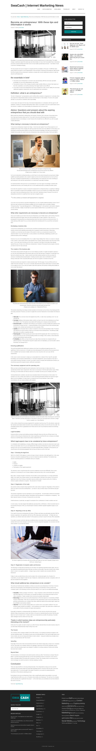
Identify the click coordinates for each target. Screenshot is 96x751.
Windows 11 (70, 723)
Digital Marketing (19, 683)
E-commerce (39, 711)
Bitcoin (65, 701)
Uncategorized (39, 734)
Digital (77, 706)
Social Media (39, 728)
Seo (37, 725)
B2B (62, 700)
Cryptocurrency (39, 703)
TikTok (63, 723)
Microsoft (72, 713)
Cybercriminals (64, 706)
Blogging (38, 697)
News (37, 722)
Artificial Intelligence (80, 698)
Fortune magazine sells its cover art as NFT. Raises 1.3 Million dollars (77, 79)
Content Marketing (40, 700)
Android (67, 698)
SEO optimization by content (78, 718)
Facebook (64, 708)
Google (37, 714)
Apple (71, 698)
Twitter (66, 723)
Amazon (64, 698)
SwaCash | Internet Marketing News (37, 5)
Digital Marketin (39, 706)
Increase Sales (76, 708)
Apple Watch (75, 698)
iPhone (71, 710)
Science (68, 715)
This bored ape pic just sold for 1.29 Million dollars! (76, 90)
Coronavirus (71, 703)
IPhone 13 (78, 710)
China (72, 700)
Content (75, 700)
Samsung (64, 715)
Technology (38, 731)
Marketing (38, 720)
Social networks (74, 721)
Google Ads (38, 717)
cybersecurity (71, 706)
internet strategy (64, 710)
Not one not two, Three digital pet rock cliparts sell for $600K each (77, 45)
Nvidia (76, 712)
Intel (82, 708)
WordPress (38, 736)
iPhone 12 (74, 710)
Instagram (80, 708)
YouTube (75, 723)
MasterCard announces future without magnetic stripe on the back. (76, 68)
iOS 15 (68, 710)
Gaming (69, 708)
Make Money (83, 710)
